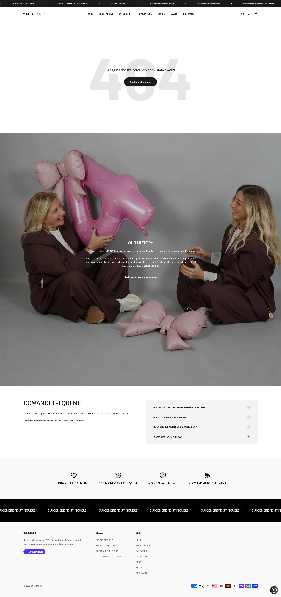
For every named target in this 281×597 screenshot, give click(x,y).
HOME (90, 13)
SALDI (174, 13)
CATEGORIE (124, 13)
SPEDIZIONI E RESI (105, 545)
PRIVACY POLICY (104, 540)
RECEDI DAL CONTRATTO (109, 556)
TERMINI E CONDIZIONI (107, 551)
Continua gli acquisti (140, 82)
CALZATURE (145, 13)
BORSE (161, 13)
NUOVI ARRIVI (105, 13)
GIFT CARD (188, 13)
